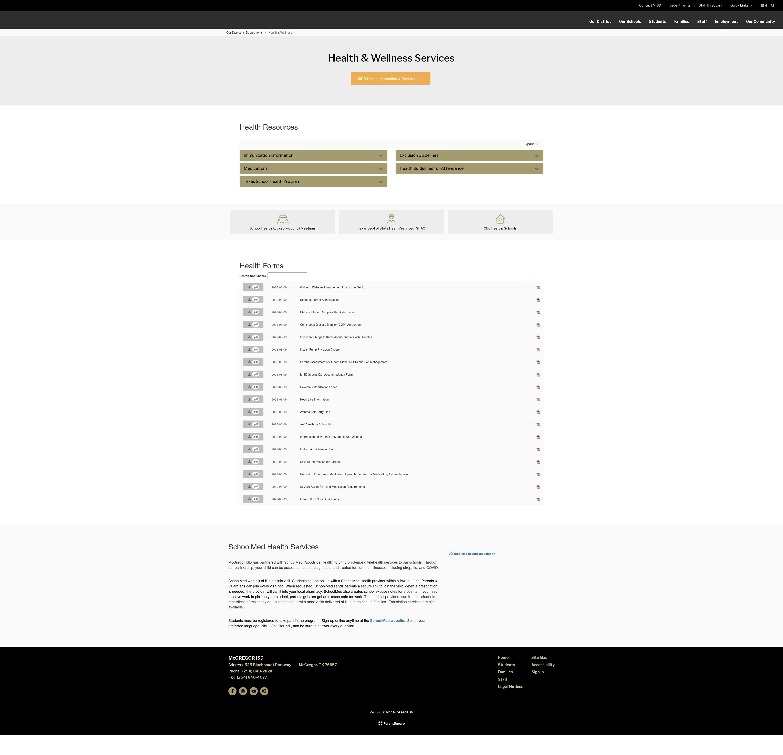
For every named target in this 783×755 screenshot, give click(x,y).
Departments (254, 32)
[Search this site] (773, 5)
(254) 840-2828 (257, 671)
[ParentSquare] (391, 723)
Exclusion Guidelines (419, 155)
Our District (233, 32)
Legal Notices (510, 686)
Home (503, 657)
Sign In (537, 672)
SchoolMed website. (387, 620)
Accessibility (543, 665)
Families (505, 672)
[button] (741, 5)
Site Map (539, 657)
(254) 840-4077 (252, 677)
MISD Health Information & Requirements (390, 78)
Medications (256, 168)
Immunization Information (268, 155)
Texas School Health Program (272, 181)
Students (506, 665)
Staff (502, 679)
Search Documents (253, 276)
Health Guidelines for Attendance (432, 168)
